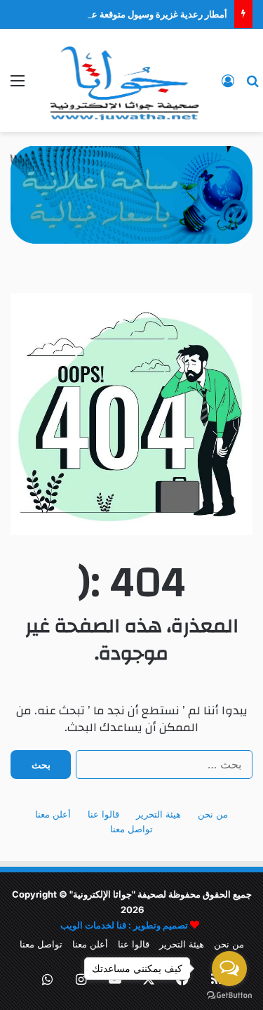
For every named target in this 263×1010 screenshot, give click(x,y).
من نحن (213, 814)
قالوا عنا (103, 814)
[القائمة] (18, 85)
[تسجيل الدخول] (228, 85)
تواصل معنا (131, 828)
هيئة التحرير (158, 814)
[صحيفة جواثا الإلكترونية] (122, 80)
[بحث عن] (252, 85)
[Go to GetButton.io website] (229, 995)
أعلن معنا (53, 814)
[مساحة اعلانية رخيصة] (131, 193)
